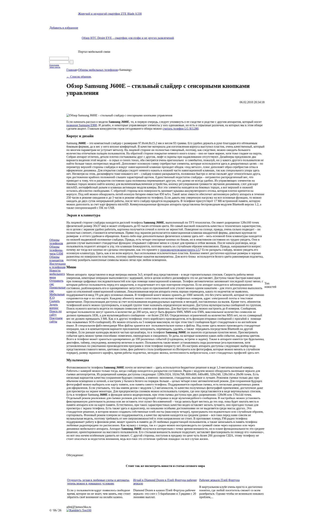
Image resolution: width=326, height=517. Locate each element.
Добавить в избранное (63, 27)
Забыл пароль (54, 67)
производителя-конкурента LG (180, 249)
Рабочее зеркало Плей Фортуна (219, 480)
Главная (71, 69)
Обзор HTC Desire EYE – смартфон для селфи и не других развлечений (128, 37)
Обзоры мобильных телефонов (98, 69)
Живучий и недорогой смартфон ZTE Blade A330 (110, 13)
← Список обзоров (78, 76)
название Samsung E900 (81, 125)
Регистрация (54, 65)
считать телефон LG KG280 (180, 128)
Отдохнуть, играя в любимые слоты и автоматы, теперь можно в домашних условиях (98, 481)
